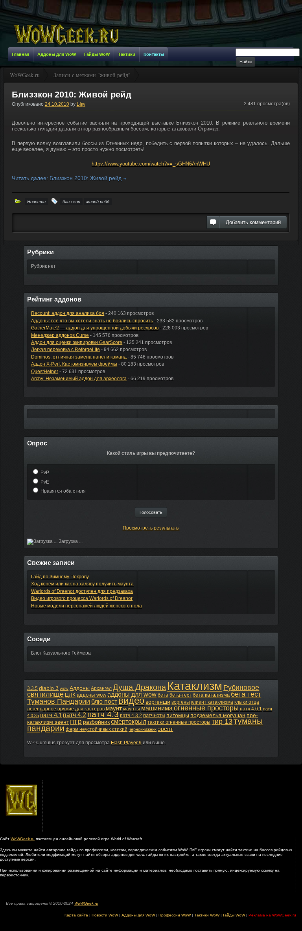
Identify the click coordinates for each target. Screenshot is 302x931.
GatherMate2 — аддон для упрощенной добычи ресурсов (94, 328)
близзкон (71, 201)
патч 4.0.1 (251, 709)
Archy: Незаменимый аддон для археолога (79, 378)
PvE (45, 482)
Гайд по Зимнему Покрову (60, 577)
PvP (45, 472)
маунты (131, 709)
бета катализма (211, 695)
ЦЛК (70, 695)
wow (64, 688)
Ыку (81, 104)
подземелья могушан (217, 715)
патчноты (154, 715)
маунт (114, 708)
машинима (157, 708)
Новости (36, 201)
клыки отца (246, 702)
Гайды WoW (234, 915)
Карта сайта (76, 915)
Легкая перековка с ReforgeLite (65, 349)
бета (163, 695)
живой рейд (97, 201)
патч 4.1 (51, 715)
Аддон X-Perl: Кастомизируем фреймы (74, 364)
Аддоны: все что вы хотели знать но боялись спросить (92, 321)
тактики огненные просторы (178, 722)
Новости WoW (105, 915)
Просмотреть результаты (151, 528)
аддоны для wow (132, 694)
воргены (180, 702)
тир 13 (222, 721)
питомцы (177, 715)
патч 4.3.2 (131, 715)
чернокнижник (143, 729)
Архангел (101, 688)
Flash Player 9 (126, 742)
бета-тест (180, 695)
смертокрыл (128, 721)
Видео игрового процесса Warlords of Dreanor (82, 598)
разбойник (96, 722)
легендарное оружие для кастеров (66, 709)
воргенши (157, 702)
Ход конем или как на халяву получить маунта (82, 584)
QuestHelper (44, 371)
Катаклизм (194, 685)
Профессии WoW (174, 915)
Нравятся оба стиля (63, 491)
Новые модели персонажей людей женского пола (86, 606)
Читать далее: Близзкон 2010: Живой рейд (67, 178)
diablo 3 (49, 688)
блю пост (104, 701)
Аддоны (80, 688)
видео (131, 700)
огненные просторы (206, 708)
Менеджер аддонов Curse (60, 335)
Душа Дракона (139, 687)
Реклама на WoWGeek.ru (272, 915)
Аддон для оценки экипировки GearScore (76, 342)
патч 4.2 (74, 714)
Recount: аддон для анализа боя (67, 313)
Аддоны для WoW (138, 915)
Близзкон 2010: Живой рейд (71, 94)
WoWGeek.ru (23, 839)
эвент (165, 728)
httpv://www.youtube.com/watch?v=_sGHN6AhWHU (151, 164)
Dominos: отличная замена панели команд (79, 357)
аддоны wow (91, 695)
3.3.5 (32, 688)
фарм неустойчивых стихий (96, 729)
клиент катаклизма (212, 702)
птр (76, 721)
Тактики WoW (206, 915)
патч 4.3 (103, 714)
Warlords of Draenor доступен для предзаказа (82, 591)
